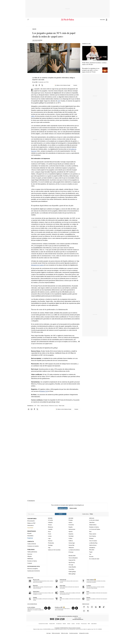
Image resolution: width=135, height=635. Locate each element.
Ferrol (49, 534)
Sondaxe (68, 623)
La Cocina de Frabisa (94, 529)
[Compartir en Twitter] (42, 85)
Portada (71, 520)
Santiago (50, 545)
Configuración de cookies (84, 633)
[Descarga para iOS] (45, 608)
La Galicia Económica (74, 549)
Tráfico (38, 405)
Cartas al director (31, 543)
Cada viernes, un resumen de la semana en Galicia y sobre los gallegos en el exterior (43, 593)
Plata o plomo (92, 534)
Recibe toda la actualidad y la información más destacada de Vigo (70, 598)
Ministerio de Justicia (37, 265)
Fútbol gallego (72, 571)
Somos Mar (71, 545)
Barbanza (50, 527)
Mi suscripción (31, 521)
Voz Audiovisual (58, 623)
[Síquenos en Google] (88, 611)
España (70, 527)
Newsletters (30, 535)
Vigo (49, 547)
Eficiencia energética (32, 568)
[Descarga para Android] (49, 608)
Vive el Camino (93, 540)
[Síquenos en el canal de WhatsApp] (84, 611)
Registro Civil (44, 391)
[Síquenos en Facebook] (84, 607)
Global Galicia (92, 524)
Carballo (50, 529)
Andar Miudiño (72, 567)
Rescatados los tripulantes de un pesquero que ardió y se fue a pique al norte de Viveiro (90, 70)
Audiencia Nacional (44, 405)
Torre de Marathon (73, 557)
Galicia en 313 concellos (54, 549)
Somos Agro (72, 543)
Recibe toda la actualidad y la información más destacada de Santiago (43, 598)
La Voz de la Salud (94, 520)
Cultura (70, 538)
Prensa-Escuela (84, 623)
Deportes (71, 534)
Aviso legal (48, 633)
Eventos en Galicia (32, 561)
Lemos (49, 536)
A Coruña (50, 520)
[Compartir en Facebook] (39, 85)
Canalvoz (73, 623)
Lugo (49, 538)
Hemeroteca (30, 525)
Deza (49, 531)
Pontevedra (51, 543)
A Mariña (50, 522)
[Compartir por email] (36, 85)
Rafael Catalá (61, 405)
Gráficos (71, 540)
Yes (90, 554)
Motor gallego (72, 573)
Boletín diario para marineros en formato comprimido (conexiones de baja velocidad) (95, 587)
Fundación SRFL (52, 623)
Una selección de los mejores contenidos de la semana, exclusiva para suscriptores (95, 581)
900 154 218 (57, 619)
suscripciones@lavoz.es (77, 619)
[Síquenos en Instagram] (92, 607)
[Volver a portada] (67, 19)
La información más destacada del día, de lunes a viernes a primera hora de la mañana (43, 581)
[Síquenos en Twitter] (88, 607)
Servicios (29, 554)
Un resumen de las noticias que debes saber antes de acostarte (69, 581)
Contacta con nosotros (33, 546)
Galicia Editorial (93, 623)
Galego (91, 514)
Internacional (72, 529)
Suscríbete (30, 527)
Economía (71, 524)
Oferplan (29, 556)
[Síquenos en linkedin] (96, 607)
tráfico (33, 116)
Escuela (91, 556)
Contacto (29, 563)
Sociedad (71, 536)
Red (90, 531)
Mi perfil (29, 533)
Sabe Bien (91, 522)
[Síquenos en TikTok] (103, 607)
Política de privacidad (56, 633)
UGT (59, 101)
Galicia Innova (92, 545)
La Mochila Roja (93, 543)
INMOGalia (30, 558)
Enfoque (91, 538)
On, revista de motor (94, 558)
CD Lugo (71, 564)
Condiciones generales (73, 633)
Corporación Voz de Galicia (43, 623)
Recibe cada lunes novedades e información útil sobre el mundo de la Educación (42, 587)
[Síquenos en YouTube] (99, 607)
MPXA (89, 623)
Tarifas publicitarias (32, 551)
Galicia (70, 522)
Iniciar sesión (73, 508)
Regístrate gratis (62, 508)
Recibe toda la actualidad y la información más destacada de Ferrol (96, 593)
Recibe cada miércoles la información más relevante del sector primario (69, 587)
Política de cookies (64, 633)
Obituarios (71, 547)
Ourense (50, 540)
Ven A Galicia (92, 536)
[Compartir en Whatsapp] (33, 85)
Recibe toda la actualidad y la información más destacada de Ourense (96, 598)
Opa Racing (72, 562)
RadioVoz (64, 623)
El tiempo (71, 552)
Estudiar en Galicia (94, 527)
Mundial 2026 (72, 555)
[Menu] (28, 19)
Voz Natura (78, 623)
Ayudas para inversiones (33, 571)
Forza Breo (71, 569)
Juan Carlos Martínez (37, 40)
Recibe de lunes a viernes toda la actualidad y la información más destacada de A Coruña (70, 593)
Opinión (71, 531)
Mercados (91, 549)
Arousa (50, 524)
